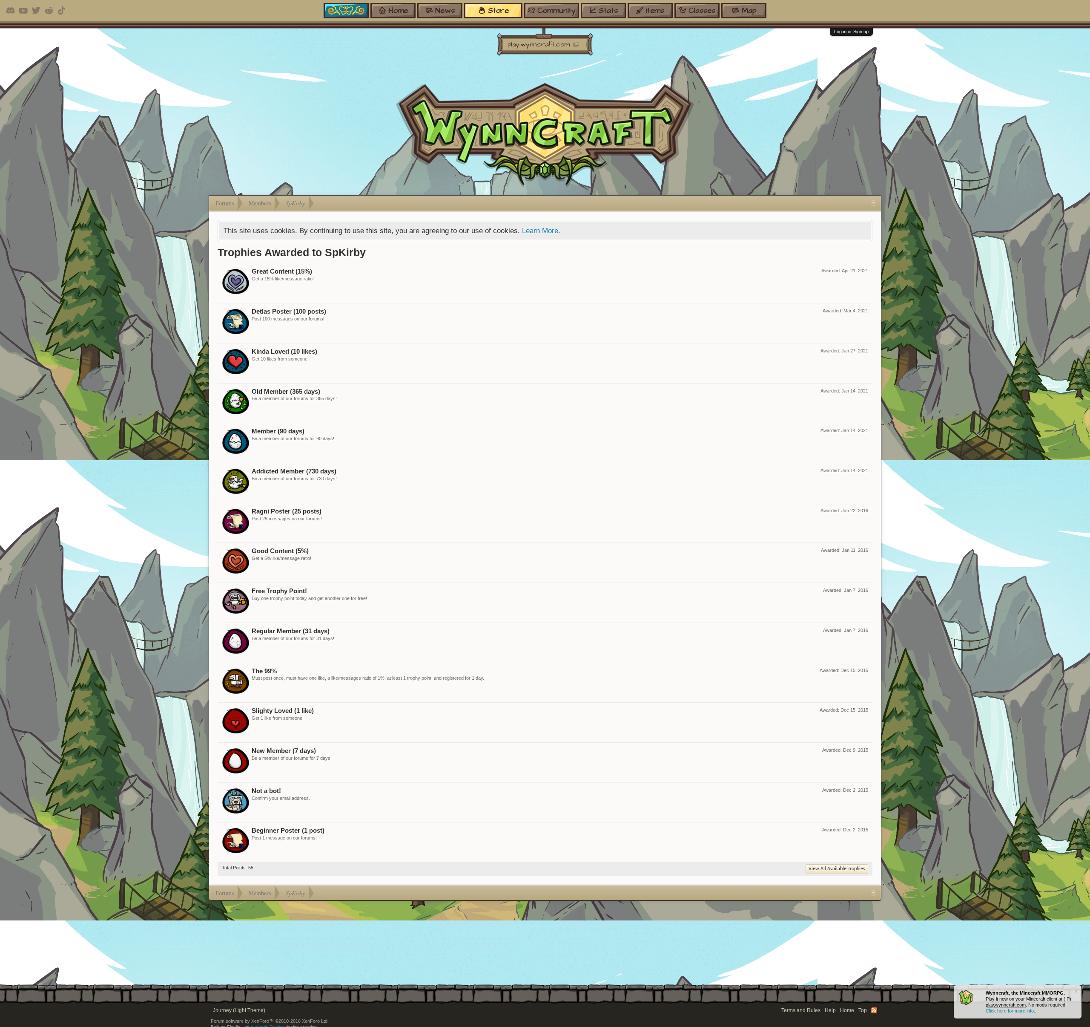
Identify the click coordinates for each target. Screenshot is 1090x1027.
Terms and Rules (800, 1010)
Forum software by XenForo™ (270, 1021)
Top (862, 1010)
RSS (874, 1010)
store (498, 10)
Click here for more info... (1012, 1010)
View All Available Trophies (837, 868)
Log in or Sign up (851, 31)
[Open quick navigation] (873, 203)
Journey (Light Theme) (239, 1010)
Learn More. (541, 230)
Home (847, 1010)
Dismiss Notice (1076, 991)
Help (830, 1010)
